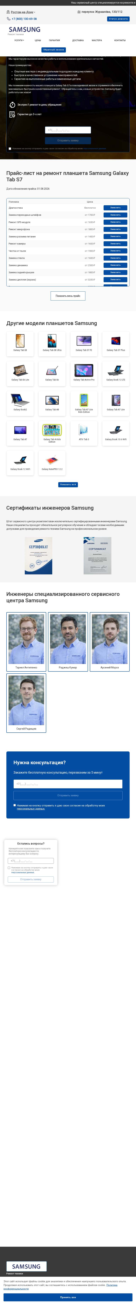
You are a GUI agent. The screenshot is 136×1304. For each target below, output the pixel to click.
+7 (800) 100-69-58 (24, 19)
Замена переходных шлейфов (25, 215)
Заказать (115, 207)
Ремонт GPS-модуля (19, 222)
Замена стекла (17, 258)
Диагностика (16, 207)
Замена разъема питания (22, 236)
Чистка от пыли (17, 251)
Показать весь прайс (68, 295)
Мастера (97, 40)
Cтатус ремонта (118, 19)
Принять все (68, 1297)
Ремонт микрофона (19, 229)
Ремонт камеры (17, 243)
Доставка (78, 40)
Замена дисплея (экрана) (22, 279)
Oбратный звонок (53, 50)
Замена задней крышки (21, 272)
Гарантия (54, 40)
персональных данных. (94, 148)
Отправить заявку (68, 140)
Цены (38, 40)
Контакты (120, 40)
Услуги (18, 40)
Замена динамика (18, 265)
